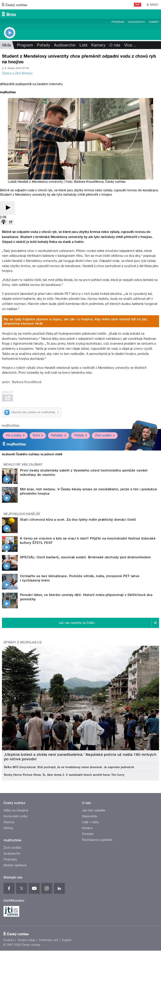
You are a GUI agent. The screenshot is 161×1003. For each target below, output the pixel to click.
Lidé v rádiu (90, 822)
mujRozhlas (10, 425)
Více (130, 45)
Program (118, 22)
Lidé (83, 45)
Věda (6, 45)
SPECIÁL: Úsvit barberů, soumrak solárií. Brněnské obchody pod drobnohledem (85, 557)
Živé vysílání (103, 435)
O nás (114, 45)
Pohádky (57, 435)
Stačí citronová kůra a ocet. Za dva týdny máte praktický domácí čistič (78, 519)
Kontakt (87, 834)
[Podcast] (3, 222)
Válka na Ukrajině (16, 810)
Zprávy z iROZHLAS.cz (23, 642)
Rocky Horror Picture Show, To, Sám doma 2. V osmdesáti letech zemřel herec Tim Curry (64, 774)
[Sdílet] (10, 222)
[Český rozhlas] (14, 4)
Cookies (8, 940)
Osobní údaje (26, 940)
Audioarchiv (136, 22)
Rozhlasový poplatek (97, 840)
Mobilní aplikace (15, 865)
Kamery (154, 22)
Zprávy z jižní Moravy (17, 73)
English (66, 940)
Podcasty (10, 859)
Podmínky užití (48, 940)
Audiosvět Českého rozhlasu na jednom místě (32, 454)
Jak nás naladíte (93, 810)
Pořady (43, 45)
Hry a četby (14, 435)
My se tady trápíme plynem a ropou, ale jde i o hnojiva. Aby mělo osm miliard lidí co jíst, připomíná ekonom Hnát (76, 321)
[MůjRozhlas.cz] (8, 92)
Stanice (9, 822)
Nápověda (89, 816)
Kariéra (87, 828)
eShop (8, 828)
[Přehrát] (7, 208)
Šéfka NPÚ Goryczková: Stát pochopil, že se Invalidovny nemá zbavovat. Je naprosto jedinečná (69, 767)
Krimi (36, 435)
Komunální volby (16, 816)
